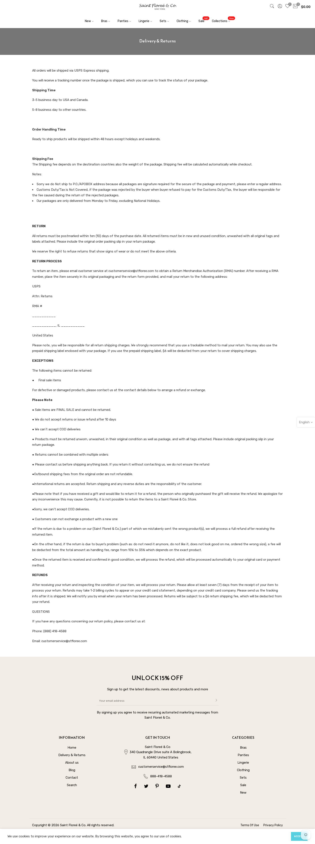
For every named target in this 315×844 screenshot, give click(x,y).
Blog (72, 770)
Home (72, 747)
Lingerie (144, 21)
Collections (223, 20)
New (88, 21)
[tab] (157, 159)
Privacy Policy (273, 825)
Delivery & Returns (72, 755)
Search (72, 785)
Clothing (182, 21)
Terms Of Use (249, 825)
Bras (104, 21)
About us (72, 762)
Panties (123, 21)
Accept (299, 836)
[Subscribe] (216, 701)
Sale (203, 20)
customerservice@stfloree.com (161, 767)
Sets (163, 21)
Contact (72, 777)
